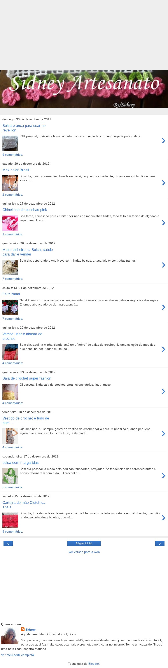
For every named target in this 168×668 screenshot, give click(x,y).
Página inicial (84, 543)
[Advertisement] (84, 37)
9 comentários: (12, 154)
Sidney (30, 629)
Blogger (93, 663)
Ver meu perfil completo (17, 655)
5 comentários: (12, 487)
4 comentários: (12, 363)
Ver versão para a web (84, 552)
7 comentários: (12, 278)
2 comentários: (12, 194)
